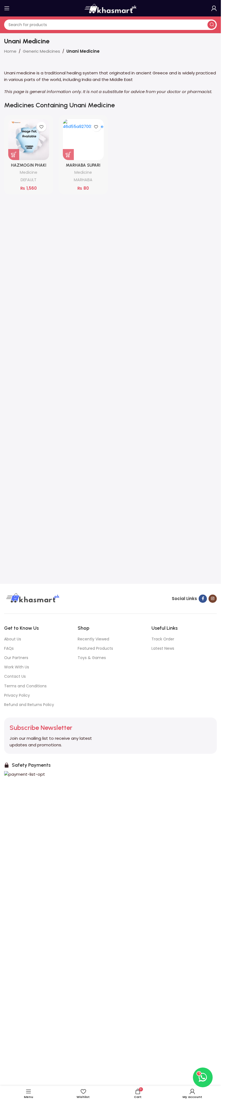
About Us (12, 639)
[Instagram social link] (213, 599)
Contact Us (15, 676)
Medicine (28, 172)
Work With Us (16, 667)
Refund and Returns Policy (29, 704)
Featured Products (95, 648)
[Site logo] (110, 8)
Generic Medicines (41, 51)
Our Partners (16, 657)
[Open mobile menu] (6, 8)
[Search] (211, 25)
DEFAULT (28, 180)
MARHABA (83, 180)
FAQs (9, 648)
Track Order (162, 639)
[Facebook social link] (203, 599)
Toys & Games (92, 657)
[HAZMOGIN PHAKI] (28, 139)
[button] (13, 154)
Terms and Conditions (25, 686)
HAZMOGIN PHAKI (28, 165)
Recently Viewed (93, 639)
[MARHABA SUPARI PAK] (83, 139)
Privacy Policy (17, 695)
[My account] (214, 8)
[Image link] (32, 598)
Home (10, 51)
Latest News (162, 648)
